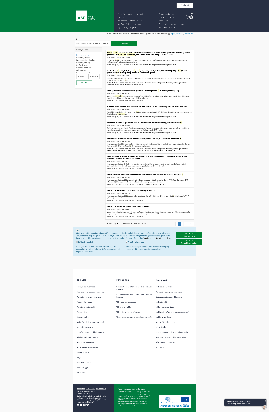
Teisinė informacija (84, 302)
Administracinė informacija (87, 337)
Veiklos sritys (82, 312)
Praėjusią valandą (83, 57)
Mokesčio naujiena (159, 184)
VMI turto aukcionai (163, 317)
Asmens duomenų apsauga (87, 347)
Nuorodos (160, 347)
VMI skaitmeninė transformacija (128, 312)
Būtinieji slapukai (85, 242)
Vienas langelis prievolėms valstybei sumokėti (134, 317)
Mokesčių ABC (161, 302)
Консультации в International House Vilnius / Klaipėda (134, 295)
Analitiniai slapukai (135, 242)
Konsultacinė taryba (84, 362)
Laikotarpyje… (82, 70)
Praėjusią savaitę (83, 62)
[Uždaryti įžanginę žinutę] (264, 401)
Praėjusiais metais (83, 67)
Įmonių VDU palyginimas (165, 322)
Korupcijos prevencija (85, 327)
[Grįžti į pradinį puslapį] (76, 39)
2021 (113, 200)
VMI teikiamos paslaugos (126, 302)
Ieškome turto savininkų (165, 342)
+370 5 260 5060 (83, 394)
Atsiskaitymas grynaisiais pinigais (169, 292)
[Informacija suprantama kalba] (191, 18)
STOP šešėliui (161, 327)
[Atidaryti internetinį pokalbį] (264, 407)
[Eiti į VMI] (85, 16)
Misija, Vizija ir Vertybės (86, 287)
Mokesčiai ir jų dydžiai (164, 287)
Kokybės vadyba (83, 317)
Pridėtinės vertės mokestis (141, 65)
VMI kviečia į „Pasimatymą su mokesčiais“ (172, 312)
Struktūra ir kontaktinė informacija (90, 292)
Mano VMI (91, 402)
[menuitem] (130, 14)
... (187, 224)
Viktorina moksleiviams (165, 307)
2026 (113, 83)
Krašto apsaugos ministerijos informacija (172, 332)
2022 (113, 101)
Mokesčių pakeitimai (168, 65)
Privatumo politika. (163, 238)
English (172, 33)
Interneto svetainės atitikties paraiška (171, 337)
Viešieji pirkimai (83, 352)
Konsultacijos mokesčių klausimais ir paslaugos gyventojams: (91, 390)
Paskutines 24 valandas (85, 60)
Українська (188, 33)
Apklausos (81, 372)
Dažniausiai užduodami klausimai (169, 297)
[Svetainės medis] (192, 14)
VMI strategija (82, 367)
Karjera (79, 357)
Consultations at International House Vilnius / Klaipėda (134, 288)
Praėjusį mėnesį (82, 65)
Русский (179, 33)
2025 (113, 168)
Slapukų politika (149, 238)
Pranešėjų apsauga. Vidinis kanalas (90, 332)
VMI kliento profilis (123, 307)
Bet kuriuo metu (82, 55)
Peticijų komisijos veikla (86, 307)
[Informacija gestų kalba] (187, 18)
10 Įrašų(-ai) (111, 224)
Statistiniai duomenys (85, 342)
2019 (121, 65)
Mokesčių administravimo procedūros (91, 322)
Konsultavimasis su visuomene (89, 297)
